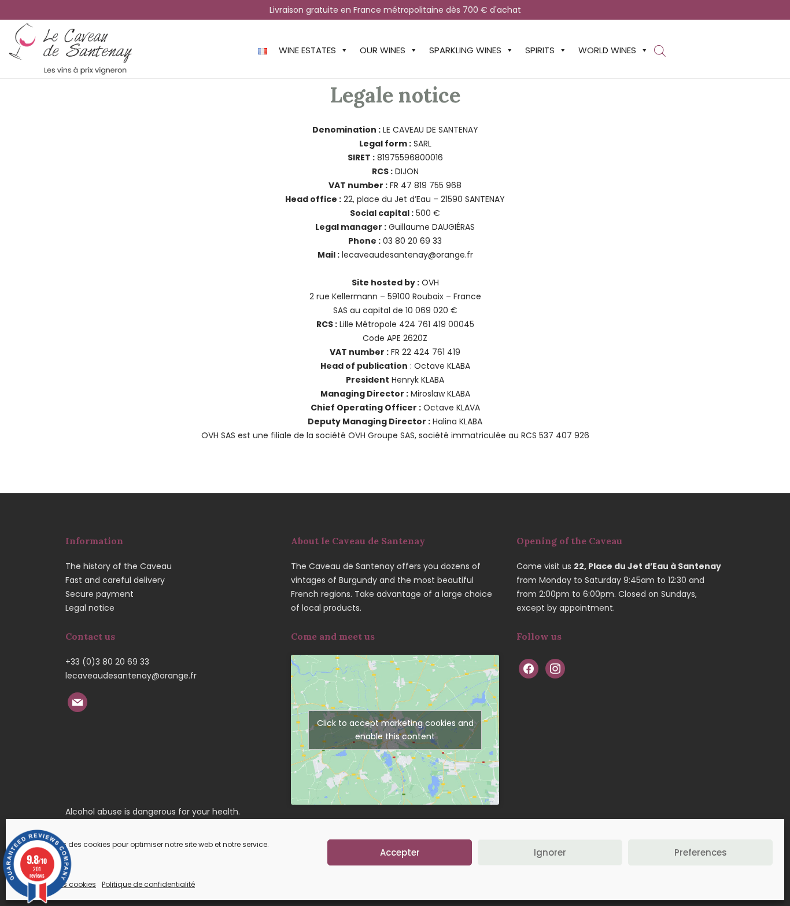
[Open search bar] (660, 50)
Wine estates (307, 50)
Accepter (400, 852)
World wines (607, 50)
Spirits (540, 50)
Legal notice (90, 608)
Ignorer (550, 852)
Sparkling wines (465, 50)
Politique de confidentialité (148, 884)
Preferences (700, 852)
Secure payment (99, 594)
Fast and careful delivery (115, 580)
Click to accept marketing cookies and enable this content (395, 729)
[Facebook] (528, 667)
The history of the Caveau (118, 566)
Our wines (382, 50)
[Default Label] (77, 701)
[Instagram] (555, 667)
